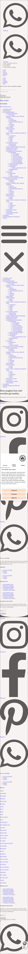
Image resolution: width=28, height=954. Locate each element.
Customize (14, 494)
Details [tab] (23, 465)
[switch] (24, 948)
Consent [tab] (5, 465)
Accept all (14, 490)
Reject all (14, 497)
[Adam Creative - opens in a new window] (22, 458)
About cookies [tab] (14, 465)
